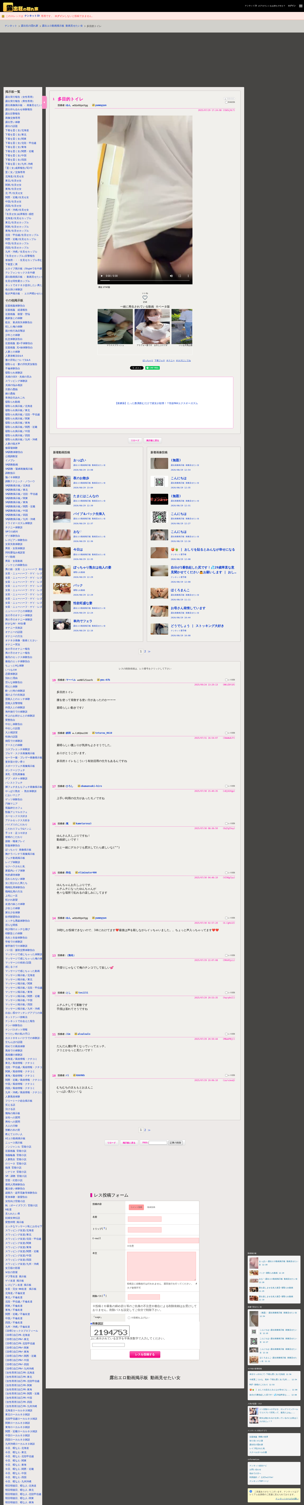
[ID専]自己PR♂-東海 (17, 1351)
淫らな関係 (11, 925)
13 (54, 955)
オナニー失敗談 (14, 628)
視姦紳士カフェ (14, 807)
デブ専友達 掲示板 (15, 1276)
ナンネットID (251, 6)
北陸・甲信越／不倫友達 (18, 1301)
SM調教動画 (11, 464)
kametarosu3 (83, 823)
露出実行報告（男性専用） (20, 101)
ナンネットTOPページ (259, 1481)
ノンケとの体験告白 (16, 565)
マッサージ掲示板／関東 (18, 983)
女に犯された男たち (16, 883)
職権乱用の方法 (14, 891)
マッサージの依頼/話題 (18, 962)
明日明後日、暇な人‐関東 (19, 1498)
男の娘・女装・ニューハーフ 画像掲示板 (28, 569)
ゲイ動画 (10, 556)
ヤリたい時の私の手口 (17, 1033)
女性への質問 (12, 1117)
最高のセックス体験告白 (18, 657)
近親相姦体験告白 (15, 305)
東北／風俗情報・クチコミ (20, 1063)
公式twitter (267, 1477)
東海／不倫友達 (14, 1309)
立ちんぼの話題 (14, 1042)
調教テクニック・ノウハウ (20, 481)
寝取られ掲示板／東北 (17, 410)
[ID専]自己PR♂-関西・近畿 (20, 1355)
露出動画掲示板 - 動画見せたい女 (24, 276)
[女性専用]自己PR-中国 (18, 1397)
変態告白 (10, 719)
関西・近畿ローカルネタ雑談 (21, 1431)
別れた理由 (11, 678)
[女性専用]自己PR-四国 (18, 1402)
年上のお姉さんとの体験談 (20, 715)
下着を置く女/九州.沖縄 (19, 163)
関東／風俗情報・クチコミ (20, 1071)
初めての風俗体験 (15, 1046)
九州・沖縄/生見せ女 (17, 210)
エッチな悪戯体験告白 (17, 920)
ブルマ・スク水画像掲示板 (20, 753)
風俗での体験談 (14, 1050)
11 (54, 1034)
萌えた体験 (11, 686)
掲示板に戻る (152, 440)
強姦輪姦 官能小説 (15, 1155)
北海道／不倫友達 (15, 1293)
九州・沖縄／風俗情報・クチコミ (23, 1092)
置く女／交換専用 (15, 172)
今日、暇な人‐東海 (15, 1464)
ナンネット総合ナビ (258, 1466)
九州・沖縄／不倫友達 (17, 1326)
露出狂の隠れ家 (29, 25)
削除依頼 (229, 98)
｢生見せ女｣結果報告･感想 (19, 214)
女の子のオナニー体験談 (18, 615)
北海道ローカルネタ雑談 (18, 1410)
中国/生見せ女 (13, 201)
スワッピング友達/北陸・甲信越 (23, 1238)
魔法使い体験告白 (15, 1188)
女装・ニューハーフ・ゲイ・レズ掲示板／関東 (31, 586)
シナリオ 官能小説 (15, 1171)
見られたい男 (12, 1213)
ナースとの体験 (14, 745)
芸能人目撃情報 (14, 703)
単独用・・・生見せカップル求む (23, 260)
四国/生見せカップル (17, 247)
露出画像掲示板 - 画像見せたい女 (24, 105)
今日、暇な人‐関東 (15, 1460)
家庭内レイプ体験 (15, 870)
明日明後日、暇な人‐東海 (19, 1502)
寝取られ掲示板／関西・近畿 (21, 427)
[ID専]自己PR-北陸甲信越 (20, 1343)
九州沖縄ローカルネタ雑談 (20, 1443)
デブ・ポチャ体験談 (16, 778)
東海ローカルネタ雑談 (17, 1427)
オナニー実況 (12, 644)
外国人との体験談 (15, 707)
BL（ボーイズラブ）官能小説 (21, 1205)
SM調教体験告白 (14, 452)
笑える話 (10, 1104)
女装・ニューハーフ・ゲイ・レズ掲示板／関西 (31, 594)
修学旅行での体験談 (16, 945)
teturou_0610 (103, 732)
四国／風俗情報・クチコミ (20, 1088)
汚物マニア (11, 803)
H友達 (8, 1209)
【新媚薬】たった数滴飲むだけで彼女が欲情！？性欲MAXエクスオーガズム (156, 403)
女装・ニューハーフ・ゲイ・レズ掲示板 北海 (31, 573)
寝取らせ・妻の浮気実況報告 (21, 364)
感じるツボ (11, 966)
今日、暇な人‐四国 (15, 1477)
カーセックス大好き (16, 816)
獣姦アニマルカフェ (16, 812)
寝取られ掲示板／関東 (17, 418)
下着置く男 (11, 264)
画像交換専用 (12, 117)
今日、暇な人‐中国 (15, 1473)
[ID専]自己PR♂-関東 (17, 1347)
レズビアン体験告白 (16, 540)
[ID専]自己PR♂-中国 (17, 1360)
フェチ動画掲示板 (15, 858)
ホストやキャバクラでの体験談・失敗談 (27, 1038)
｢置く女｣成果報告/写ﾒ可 (19, 168)
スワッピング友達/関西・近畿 (22, 1251)
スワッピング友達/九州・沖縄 (22, 1264)
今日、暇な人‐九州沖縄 (18, 1481)
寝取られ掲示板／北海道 (18, 406)
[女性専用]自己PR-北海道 (19, 1372)
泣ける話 (10, 1109)
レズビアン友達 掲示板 (18, 1284)
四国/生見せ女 (13, 205)
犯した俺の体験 (14, 326)
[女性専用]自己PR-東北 (18, 1376)
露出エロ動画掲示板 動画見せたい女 (62, 25)
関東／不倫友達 (14, 1305)
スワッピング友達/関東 (18, 1243)
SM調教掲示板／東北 (16, 489)
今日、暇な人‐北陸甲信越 (19, 1456)
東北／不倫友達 (14, 1297)
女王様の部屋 (12, 1268)
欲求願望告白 (12, 916)
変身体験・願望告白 (16, 1197)
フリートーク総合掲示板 (18, 1100)
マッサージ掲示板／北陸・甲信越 (23, 987)
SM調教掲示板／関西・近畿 (20, 506)
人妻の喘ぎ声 (12, 443)
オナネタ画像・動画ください (21, 640)
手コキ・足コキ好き (16, 833)
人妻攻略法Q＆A (14, 355)
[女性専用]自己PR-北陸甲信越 (22, 1381)
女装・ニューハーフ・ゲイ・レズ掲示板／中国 (31, 598)
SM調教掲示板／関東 (16, 498)
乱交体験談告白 (14, 339)
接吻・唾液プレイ (15, 841)
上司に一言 (11, 895)
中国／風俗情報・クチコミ (20, 1083)
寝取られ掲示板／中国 (17, 431)
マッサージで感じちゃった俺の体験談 (26, 958)
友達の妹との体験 (15, 904)
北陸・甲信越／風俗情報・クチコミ (25, 1067)
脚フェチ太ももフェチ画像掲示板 (23, 786)
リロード (135, 440)
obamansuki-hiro (91, 786)
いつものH (11, 669)
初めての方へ (255, 1473)
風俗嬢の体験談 (14, 1054)
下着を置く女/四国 (15, 159)
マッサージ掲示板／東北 (18, 979)
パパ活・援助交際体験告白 (20, 950)
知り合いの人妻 (256, 1441)
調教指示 (10, 473)
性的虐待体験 (12, 874)
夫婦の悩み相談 (14, 385)
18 (54, 733)
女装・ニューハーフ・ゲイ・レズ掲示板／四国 (31, 602)
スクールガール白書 (258, 1452)
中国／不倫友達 (14, 1318)
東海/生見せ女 (13, 189)
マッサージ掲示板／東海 (18, 991)
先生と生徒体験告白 (16, 937)
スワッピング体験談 (16, 381)
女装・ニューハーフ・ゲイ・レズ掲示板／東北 (31, 577)
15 (54, 873)
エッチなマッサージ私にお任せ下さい (26, 1226)
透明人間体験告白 (15, 1184)
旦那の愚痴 (11, 389)
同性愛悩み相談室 (15, 552)
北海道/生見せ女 (14, 176)
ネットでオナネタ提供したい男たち (25, 285)
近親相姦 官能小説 (15, 1150)
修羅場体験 (11, 447)
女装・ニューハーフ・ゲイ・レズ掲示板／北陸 (31, 581)
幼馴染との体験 (14, 933)
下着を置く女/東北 (15, 134)
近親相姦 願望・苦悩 (17, 314)
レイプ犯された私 (257, 1448)
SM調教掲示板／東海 (16, 502)
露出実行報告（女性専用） (20, 96)
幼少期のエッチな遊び (17, 929)
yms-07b (105, 679)
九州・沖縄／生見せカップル (21, 251)
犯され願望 (11, 899)
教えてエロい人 (14, 1134)
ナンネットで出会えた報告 (20, 1021)
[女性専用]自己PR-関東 (18, 1385)
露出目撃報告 (12, 113)
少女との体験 (12, 908)
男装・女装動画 (14, 561)
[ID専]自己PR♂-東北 (17, 1339)
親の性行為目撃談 (15, 330)
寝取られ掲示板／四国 (17, 435)
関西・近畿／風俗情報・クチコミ (23, 1079)
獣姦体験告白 (12, 845)
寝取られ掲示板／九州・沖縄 (21, 439)
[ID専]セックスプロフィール (21, 1330)
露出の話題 (11, 126)
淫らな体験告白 (14, 682)
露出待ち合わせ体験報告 (18, 109)
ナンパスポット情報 (16, 1029)
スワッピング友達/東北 (18, 1234)
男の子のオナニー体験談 (18, 619)
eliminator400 (87, 872)
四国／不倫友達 (14, 1322)
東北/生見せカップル (17, 222)
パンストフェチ (14, 782)
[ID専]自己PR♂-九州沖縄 (19, 1368)
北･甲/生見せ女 (14, 193)
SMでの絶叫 (11, 531)
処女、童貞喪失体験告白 (18, 322)
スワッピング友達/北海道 (19, 1230)
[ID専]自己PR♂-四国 (17, 1364)
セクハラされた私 (15, 866)
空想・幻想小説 (14, 1180)
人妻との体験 (12, 351)
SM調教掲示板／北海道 (17, 485)
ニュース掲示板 (14, 1142)
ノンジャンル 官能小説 (18, 1146)
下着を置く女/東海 (15, 147)
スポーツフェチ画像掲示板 (20, 766)
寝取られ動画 (12, 402)
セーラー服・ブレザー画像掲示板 (23, 757)
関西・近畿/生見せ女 (17, 197)
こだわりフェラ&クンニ (18, 828)
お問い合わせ (255, 1469)
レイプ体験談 (12, 862)
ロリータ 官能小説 (15, 1163)
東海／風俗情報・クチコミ (20, 1075)
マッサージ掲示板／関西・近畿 (22, 996)
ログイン (292, 6)
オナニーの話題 (14, 632)
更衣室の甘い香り (15, 761)
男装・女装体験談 (15, 548)
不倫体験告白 (12, 368)
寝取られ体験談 (14, 372)
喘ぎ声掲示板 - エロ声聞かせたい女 (25, 293)
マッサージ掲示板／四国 (18, 1004)
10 (54, 1075)
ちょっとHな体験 (14, 665)
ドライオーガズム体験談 (18, 523)
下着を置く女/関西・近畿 (19, 151)
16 (54, 824)
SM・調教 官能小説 (16, 1176)
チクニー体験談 (14, 527)
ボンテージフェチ (15, 770)
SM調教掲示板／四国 (16, 514)
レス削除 (231, 680)
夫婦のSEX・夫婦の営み (18, 376)
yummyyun (100, 105)
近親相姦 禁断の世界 (258, 1437)
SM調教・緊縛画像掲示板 (19, 468)
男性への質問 (12, 1121)
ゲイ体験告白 (12, 535)
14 (54, 918)
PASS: (145, 1142)
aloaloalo (84, 1034)
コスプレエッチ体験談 (17, 749)
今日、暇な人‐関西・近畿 (19, 1469)
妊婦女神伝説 (12, 1217)
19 (54, 680)
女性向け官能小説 (15, 1201)
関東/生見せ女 (13, 184)
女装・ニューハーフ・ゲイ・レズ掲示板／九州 (31, 607)
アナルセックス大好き (17, 820)
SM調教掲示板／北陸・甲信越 (21, 494)
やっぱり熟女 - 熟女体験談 (21, 791)
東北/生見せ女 (13, 180)
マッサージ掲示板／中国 (18, 1000)
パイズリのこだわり (16, 824)
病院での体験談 (14, 740)
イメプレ (10, 460)
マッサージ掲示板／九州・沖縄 (22, 1008)
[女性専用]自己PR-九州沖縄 (21, 1406)
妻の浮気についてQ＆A (17, 360)
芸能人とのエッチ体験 (17, 699)
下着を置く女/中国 (15, 155)
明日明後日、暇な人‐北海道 (20, 1485)
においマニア (12, 795)
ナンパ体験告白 (14, 1025)
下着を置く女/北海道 (17, 130)
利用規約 (253, 1477)
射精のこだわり (14, 837)
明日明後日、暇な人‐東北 (19, 1489)
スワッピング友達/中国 (18, 1255)
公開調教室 (11, 456)
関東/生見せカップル (17, 226)
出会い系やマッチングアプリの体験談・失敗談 (31, 1012)
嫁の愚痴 (10, 393)
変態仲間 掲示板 (14, 1222)
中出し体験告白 (14, 724)
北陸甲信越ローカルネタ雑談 (21, 1418)
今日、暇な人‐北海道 (17, 1448)
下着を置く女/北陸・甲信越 (20, 143)
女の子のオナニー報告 (17, 648)
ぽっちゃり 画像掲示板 (18, 849)
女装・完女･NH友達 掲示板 (20, 1288)
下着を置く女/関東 (15, 138)
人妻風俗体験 (12, 1096)
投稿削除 (231, 102)
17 (54, 786)
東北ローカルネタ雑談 (17, 1414)
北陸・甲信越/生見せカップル (22, 235)
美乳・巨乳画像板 (15, 774)
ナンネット (11, 25)
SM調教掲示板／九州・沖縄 (20, 519)
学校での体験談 (14, 941)
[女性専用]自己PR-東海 (18, 1389)
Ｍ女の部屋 (11, 1272)
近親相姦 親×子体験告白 (19, 343)
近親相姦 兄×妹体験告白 (19, 347)
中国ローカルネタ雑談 (17, 1435)
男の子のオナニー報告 (17, 652)
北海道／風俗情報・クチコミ (21, 1058)
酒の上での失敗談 (15, 694)
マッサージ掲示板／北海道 (20, 975)
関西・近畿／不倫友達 (17, 1314)
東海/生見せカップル (17, 230)
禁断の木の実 (12, 1130)
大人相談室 (11, 732)
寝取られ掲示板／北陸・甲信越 (22, 414)
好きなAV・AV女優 (15, 623)
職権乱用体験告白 (15, 887)
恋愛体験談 (11, 673)
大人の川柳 (11, 1125)
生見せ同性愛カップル (17, 281)
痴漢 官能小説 (13, 1167)
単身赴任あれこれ (15, 397)
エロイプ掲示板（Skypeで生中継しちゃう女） (31, 268)
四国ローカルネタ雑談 (17, 1439)
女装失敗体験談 (14, 544)
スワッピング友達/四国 (18, 1259)
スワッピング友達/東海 (18, 1247)
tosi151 (83, 992)
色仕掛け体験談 (14, 289)
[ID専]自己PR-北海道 (17, 1335)
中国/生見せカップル (17, 243)
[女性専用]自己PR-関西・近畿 (22, 1393)
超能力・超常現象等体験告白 (21, 1192)
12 (54, 993)
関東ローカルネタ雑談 (17, 1422)
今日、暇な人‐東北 (15, 1452)
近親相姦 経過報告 (16, 309)
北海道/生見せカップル (18, 218)
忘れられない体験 (15, 878)
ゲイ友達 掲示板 (14, 1280)
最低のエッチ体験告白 (17, 661)
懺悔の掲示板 (12, 1113)
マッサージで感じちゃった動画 (22, 971)
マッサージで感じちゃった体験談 (23, 954)
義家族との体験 (14, 318)
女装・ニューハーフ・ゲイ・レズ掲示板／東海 (31, 590)
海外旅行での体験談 (16, 711)
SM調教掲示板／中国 (16, 510)
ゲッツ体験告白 (14, 799)
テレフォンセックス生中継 (20, 272)
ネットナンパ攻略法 (16, 1017)
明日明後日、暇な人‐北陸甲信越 (23, 1494)
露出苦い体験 (12, 122)
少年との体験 (12, 335)
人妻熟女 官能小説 (15, 1159)
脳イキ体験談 (12, 477)
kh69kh (80, 1075)
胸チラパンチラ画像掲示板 (20, 853)
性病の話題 (11, 736)
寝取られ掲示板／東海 (17, 422)
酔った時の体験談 (15, 690)
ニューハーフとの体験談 (18, 611)
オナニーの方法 (14, 636)
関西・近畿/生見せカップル (20, 239)
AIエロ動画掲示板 (15, 1138)
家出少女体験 (12, 912)
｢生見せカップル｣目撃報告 (20, 255)
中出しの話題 (12, 728)
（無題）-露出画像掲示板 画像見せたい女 (278, 1313)
